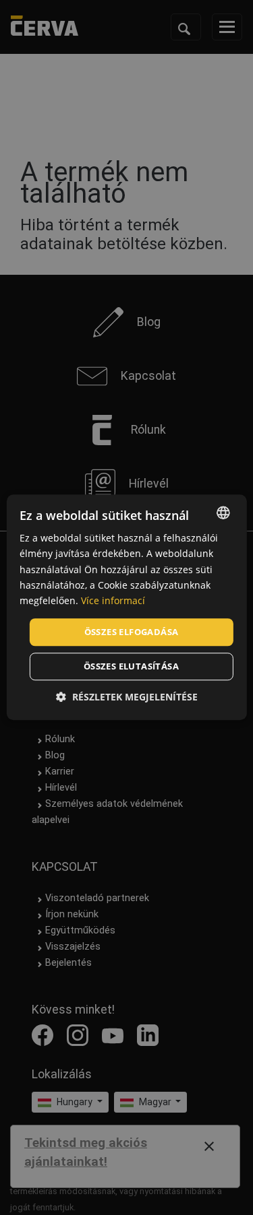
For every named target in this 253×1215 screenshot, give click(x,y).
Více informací (113, 600)
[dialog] (126, 607)
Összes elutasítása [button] (131, 667)
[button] (127, 697)
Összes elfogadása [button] (131, 632)
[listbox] (223, 512)
